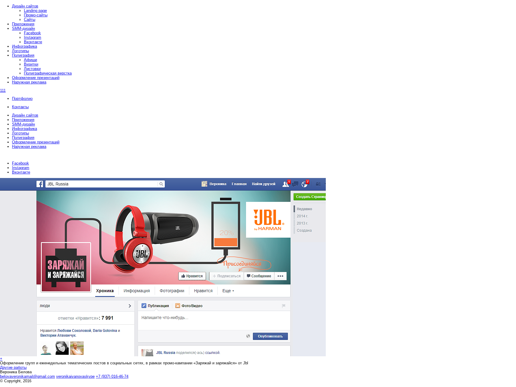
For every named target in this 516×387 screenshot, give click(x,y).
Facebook (20, 163)
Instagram (20, 167)
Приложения (23, 119)
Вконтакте (21, 172)
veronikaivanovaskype (75, 376)
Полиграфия (23, 137)
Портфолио (22, 98)
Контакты (20, 107)
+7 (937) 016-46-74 (112, 376)
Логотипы (20, 133)
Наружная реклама (29, 146)
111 (3, 90)
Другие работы (13, 367)
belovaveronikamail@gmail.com (27, 376)
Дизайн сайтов (25, 115)
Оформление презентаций (35, 142)
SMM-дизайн (23, 124)
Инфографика (24, 128)
